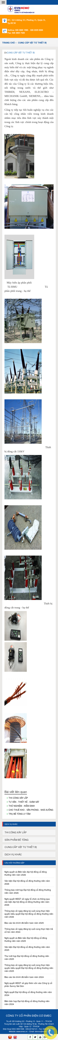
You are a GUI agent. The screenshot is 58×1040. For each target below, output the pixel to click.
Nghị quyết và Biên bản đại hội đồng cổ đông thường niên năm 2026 (25, 873)
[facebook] (30, 1037)
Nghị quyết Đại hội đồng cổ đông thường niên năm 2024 (28, 994)
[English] (15, 1037)
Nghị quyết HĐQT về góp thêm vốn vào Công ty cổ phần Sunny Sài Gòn (28, 984)
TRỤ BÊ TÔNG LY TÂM (19, 813)
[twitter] (35, 1037)
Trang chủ (8, 42)
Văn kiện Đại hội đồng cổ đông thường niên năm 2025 (27, 948)
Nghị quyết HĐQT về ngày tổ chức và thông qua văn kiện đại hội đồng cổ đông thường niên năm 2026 (27, 901)
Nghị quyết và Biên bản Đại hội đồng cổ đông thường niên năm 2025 (25, 939)
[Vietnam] (10, 1037)
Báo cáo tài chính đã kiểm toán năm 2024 (24, 976)
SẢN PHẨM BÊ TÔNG (16, 839)
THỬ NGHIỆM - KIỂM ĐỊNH (22, 805)
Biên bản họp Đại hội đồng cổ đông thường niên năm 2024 (27, 1003)
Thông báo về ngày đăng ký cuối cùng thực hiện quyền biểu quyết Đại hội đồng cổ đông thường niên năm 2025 (28, 968)
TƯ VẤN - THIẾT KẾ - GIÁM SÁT (24, 801)
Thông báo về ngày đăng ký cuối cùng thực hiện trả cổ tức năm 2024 (28, 930)
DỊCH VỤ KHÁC (13, 854)
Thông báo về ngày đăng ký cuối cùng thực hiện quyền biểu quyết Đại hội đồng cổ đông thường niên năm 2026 (28, 913)
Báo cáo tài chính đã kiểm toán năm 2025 (24, 922)
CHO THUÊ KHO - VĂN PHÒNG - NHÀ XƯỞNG (31, 809)
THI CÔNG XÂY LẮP (18, 797)
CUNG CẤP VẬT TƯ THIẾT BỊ (32, 42)
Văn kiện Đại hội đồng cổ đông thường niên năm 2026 (27, 882)
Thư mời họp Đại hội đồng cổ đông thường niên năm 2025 (26, 957)
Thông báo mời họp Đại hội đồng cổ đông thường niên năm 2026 (27, 891)
